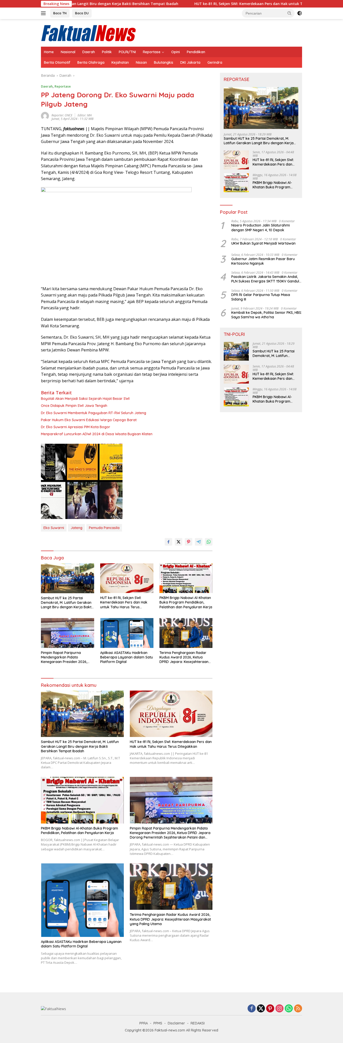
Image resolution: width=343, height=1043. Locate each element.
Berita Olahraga (90, 62)
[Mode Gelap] (299, 13)
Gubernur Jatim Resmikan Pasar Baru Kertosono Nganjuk (263, 261)
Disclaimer (176, 1023)
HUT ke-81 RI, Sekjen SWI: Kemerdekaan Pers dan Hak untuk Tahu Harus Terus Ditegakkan (229, 4)
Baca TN (60, 13)
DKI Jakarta (190, 62)
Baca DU (82, 13)
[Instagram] (279, 1008)
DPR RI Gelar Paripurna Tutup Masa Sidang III (260, 297)
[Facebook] (252, 1008)
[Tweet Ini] (178, 542)
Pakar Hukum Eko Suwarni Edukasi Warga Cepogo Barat (89, 420)
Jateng (76, 528)
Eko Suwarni (53, 528)
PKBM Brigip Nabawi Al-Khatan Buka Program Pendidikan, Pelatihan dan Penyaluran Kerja (185, 602)
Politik (107, 52)
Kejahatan (120, 62)
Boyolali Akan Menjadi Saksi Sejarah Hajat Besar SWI (85, 398)
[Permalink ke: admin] (45, 115)
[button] (289, 13)
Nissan (141, 62)
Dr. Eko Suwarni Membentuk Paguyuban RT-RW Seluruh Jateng (93, 413)
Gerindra (214, 62)
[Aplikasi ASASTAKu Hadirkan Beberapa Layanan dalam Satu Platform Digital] (126, 633)
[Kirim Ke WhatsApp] (208, 542)
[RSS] (298, 1008)
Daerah (88, 52)
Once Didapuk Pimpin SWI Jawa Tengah (74, 405)
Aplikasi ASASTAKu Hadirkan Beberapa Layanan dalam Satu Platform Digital (126, 657)
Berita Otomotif (57, 62)
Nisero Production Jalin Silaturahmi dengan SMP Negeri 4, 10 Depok (260, 227)
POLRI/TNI (127, 52)
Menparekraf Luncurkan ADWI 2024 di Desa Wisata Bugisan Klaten (96, 434)
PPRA (143, 1023)
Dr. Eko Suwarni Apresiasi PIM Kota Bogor (75, 427)
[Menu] (44, 13)
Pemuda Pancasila (104, 528)
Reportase (151, 52)
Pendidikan (196, 52)
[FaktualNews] (89, 32)
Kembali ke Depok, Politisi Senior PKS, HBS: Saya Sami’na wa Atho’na (266, 314)
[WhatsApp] (289, 1008)
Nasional (68, 52)
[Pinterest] (270, 1008)
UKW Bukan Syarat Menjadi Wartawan (263, 243)
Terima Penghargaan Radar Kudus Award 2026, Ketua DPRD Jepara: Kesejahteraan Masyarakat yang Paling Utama (183, 657)
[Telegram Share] (198, 542)
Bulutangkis (163, 62)
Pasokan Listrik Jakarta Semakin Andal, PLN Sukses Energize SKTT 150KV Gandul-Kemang (266, 278)
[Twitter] (261, 1008)
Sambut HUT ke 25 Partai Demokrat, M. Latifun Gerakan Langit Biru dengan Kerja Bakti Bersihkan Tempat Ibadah (66, 603)
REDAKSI (198, 1023)
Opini (175, 52)
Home (49, 52)
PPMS (157, 1023)
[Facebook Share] (168, 542)
